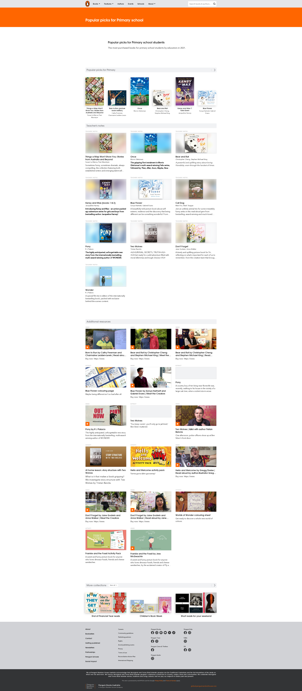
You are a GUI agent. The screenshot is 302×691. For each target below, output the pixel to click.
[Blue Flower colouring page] (106, 377)
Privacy (120, 649)
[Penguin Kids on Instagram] (189, 632)
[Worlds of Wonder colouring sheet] (196, 502)
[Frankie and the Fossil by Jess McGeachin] (151, 540)
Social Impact (91, 661)
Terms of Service (171, 681)
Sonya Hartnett (204, 111)
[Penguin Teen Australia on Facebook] (152, 641)
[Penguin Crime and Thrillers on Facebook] (152, 649)
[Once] (140, 91)
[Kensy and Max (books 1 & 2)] (106, 189)
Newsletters (89, 648)
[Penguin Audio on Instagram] (152, 658)
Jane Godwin (181, 249)
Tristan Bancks (135, 249)
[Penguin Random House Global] (92, 686)
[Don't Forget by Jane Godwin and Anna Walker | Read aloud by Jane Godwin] (151, 502)
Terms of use (122, 652)
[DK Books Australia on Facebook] (185, 649)
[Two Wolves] (151, 233)
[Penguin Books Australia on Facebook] (152, 632)
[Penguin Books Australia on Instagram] (156, 632)
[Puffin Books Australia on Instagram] (185, 641)
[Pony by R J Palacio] (106, 415)
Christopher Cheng (162, 111)
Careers (120, 629)
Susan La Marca (92, 115)
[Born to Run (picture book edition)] (117, 97)
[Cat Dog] (196, 189)
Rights (120, 641)
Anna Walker (191, 249)
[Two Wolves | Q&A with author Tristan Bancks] (196, 415)
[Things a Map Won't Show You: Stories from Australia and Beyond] (94, 91)
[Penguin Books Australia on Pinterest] (161, 632)
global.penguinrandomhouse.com (203, 686)
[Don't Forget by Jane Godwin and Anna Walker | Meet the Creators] (106, 502)
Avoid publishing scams (126, 645)
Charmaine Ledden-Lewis (117, 115)
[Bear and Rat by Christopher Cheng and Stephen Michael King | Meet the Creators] (151, 339)
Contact (88, 638)
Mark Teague (188, 205)
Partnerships (90, 652)
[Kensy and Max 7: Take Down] (185, 91)
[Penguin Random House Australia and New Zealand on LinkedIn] (169, 632)
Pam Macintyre (96, 116)
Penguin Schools (92, 657)
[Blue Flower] (207, 98)
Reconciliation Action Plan (126, 656)
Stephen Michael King (162, 113)
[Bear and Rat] (162, 97)
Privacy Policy (159, 681)
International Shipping (125, 660)
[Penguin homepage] (87, 4)
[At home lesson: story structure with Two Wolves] (106, 457)
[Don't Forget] (196, 233)
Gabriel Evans (148, 205)
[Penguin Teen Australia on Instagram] (156, 641)
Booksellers (89, 634)
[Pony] (106, 233)
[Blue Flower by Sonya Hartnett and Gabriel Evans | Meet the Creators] (151, 377)
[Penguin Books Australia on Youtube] (165, 632)
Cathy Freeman (117, 113)
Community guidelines (125, 633)
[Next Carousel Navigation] (214, 70)
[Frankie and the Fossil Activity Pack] (106, 540)
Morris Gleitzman (140, 111)
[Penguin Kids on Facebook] (185, 632)
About (87, 629)
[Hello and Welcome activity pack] (151, 457)
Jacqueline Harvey (184, 113)
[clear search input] (214, 4)
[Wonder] (106, 276)
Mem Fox (179, 205)
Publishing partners (124, 637)
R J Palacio (89, 249)
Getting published (92, 643)
